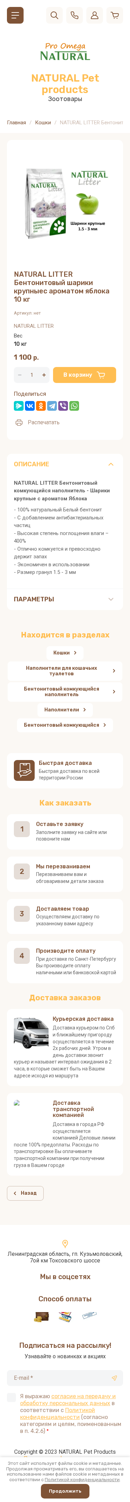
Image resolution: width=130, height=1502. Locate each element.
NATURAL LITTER (34, 326)
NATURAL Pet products (65, 84)
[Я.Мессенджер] (19, 406)
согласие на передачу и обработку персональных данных (68, 1400)
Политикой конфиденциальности (57, 1413)
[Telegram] (52, 406)
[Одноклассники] (41, 406)
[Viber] (63, 406)
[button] (15, 15)
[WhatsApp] (74, 406)
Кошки (43, 122)
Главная (16, 122)
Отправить (114, 1378)
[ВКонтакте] (30, 406)
